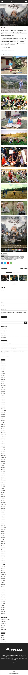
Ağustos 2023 (3, 432)
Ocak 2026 (2, 375)
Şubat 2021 (3, 490)
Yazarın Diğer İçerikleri (17, 272)
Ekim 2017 (2, 568)
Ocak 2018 (2, 562)
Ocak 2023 (2, 445)
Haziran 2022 (3, 459)
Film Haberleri (3, 623)
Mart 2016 (2, 605)
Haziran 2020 (3, 506)
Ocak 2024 (2, 422)
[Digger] (23, 278)
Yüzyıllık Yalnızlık (4, 351)
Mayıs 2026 (3, 367)
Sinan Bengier (20, 258)
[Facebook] (2, 263)
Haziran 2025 (3, 389)
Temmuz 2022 (3, 457)
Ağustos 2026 (3, 362)
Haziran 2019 (3, 529)
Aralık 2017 (3, 564)
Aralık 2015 (3, 611)
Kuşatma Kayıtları (4, 328)
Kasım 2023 (3, 426)
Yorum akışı (3, 639)
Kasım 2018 (3, 543)
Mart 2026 (2, 371)
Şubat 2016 (3, 607)
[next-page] (14, 284)
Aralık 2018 (3, 541)
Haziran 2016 (3, 599)
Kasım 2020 (3, 496)
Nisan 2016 (3, 603)
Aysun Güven (17, 256)
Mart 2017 (2, 582)
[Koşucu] (14, 278)
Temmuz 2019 (3, 527)
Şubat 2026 (3, 373)
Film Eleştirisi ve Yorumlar (5, 280)
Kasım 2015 (3, 613)
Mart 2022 (2, 465)
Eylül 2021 (2, 477)
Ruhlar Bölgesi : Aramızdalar (6, 330)
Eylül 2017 (2, 570)
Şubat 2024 (3, 420)
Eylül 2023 (2, 430)
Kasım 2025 (3, 379)
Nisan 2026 (3, 369)
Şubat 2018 (3, 560)
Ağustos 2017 (3, 572)
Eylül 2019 (2, 523)
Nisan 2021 (3, 486)
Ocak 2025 (2, 399)
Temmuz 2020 (3, 504)
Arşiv (1, 356)
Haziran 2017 (3, 576)
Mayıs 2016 (3, 601)
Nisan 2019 (3, 533)
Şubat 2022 (3, 467)
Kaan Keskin (15, 258)
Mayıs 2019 (3, 531)
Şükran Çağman (3, 259)
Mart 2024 (2, 418)
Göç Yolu (4, 253)
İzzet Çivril (10, 258)
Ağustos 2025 (3, 385)
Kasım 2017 (3, 566)
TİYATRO (2, 627)
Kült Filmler (3, 625)
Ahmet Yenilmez (11, 256)
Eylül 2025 (2, 383)
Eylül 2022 (2, 453)
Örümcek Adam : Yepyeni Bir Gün (6, 348)
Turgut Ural (14, 259)
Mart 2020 (2, 512)
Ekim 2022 (2, 451)
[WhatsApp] (11, 263)
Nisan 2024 (3, 416)
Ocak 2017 (2, 586)
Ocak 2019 (2, 539)
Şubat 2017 (3, 584)
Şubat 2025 (3, 397)
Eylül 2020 (2, 500)
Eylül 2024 (2, 406)
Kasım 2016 (3, 590)
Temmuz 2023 (3, 434)
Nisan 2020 (3, 510)
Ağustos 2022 (3, 455)
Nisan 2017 (3, 580)
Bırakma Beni (4, 268)
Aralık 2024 (3, 401)
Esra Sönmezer (10, 257)
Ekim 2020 (2, 498)
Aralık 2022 (3, 447)
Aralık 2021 (3, 471)
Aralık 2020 (3, 494)
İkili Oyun (2, 281)
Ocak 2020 (2, 516)
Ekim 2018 (2, 545)
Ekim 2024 (2, 404)
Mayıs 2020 (3, 508)
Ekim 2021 (2, 475)
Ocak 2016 (2, 609)
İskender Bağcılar (4, 258)
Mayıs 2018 (3, 555)
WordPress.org (3, 641)
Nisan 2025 (3, 393)
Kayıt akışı (2, 637)
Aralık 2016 (3, 588)
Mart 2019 (2, 535)
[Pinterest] (8, 263)
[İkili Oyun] (5, 278)
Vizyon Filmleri (3, 629)
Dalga (2, 345)
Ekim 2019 (2, 521)
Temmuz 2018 (3, 551)
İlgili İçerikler (9, 272)
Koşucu (11, 281)
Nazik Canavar (3, 337)
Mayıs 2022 (3, 461)
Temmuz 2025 (3, 387)
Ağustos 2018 (3, 549)
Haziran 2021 (3, 482)
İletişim (14, 671)
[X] (5, 263)
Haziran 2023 (3, 436)
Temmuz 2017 (3, 574)
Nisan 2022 (3, 463)
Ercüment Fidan (3, 257)
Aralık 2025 (3, 377)
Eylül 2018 (2, 547)
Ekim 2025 (2, 381)
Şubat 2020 (3, 514)
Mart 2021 (2, 488)
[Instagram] (14, 662)
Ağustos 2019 (3, 525)
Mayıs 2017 (3, 578)
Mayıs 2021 (3, 484)
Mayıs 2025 (3, 391)
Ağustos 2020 (3, 502)
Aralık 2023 (3, 424)
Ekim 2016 (2, 592)
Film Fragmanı (21, 280)
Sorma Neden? (23, 268)
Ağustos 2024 (3, 408)
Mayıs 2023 (3, 438)
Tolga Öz (9, 259)
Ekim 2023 (2, 428)
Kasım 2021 (3, 473)
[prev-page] (13, 284)
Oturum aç (2, 635)
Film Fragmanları (16, 257)
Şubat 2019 (3, 537)
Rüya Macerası (3, 335)
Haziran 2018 (3, 553)
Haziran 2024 (3, 412)
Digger (20, 281)
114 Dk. (6, 256)
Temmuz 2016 (3, 597)
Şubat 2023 (3, 443)
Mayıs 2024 (3, 414)
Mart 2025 (2, 395)
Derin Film (21, 256)
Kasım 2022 (3, 449)
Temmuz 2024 (3, 410)
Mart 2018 (2, 558)
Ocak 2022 (2, 469)
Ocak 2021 (2, 492)
